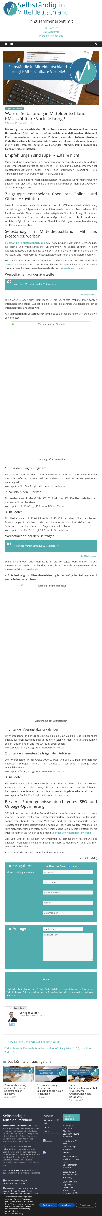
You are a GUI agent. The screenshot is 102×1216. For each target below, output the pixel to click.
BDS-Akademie (51, 31)
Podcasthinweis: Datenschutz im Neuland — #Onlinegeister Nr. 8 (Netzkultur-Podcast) (47, 1050)
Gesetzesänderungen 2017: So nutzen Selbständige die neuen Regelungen (50, 1089)
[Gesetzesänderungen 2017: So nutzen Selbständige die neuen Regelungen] (51, 1067)
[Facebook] (10, 1024)
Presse (46, 1127)
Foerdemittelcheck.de (51, 35)
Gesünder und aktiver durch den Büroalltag (71, 1175)
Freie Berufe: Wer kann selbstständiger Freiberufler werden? (70, 1146)
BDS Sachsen (51, 28)
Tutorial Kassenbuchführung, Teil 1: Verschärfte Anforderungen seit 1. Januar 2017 (83, 1090)
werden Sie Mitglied (16, 264)
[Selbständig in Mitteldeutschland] (6, 44)
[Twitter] (13, 1024)
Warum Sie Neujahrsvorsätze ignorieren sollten (32, 1041)
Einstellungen (86, 1205)
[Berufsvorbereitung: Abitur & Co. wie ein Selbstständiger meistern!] (18, 1067)
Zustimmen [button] (48, 1205)
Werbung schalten (74, 268)
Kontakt (46, 1131)
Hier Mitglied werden (88, 294)
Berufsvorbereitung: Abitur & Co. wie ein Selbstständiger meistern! (15, 1089)
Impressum (48, 1116)
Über (9, 1008)
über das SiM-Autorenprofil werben (71, 832)
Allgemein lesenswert (14, 108)
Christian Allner (28, 123)
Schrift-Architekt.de (37, 1015)
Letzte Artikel (19, 1008)
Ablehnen (66, 1205)
